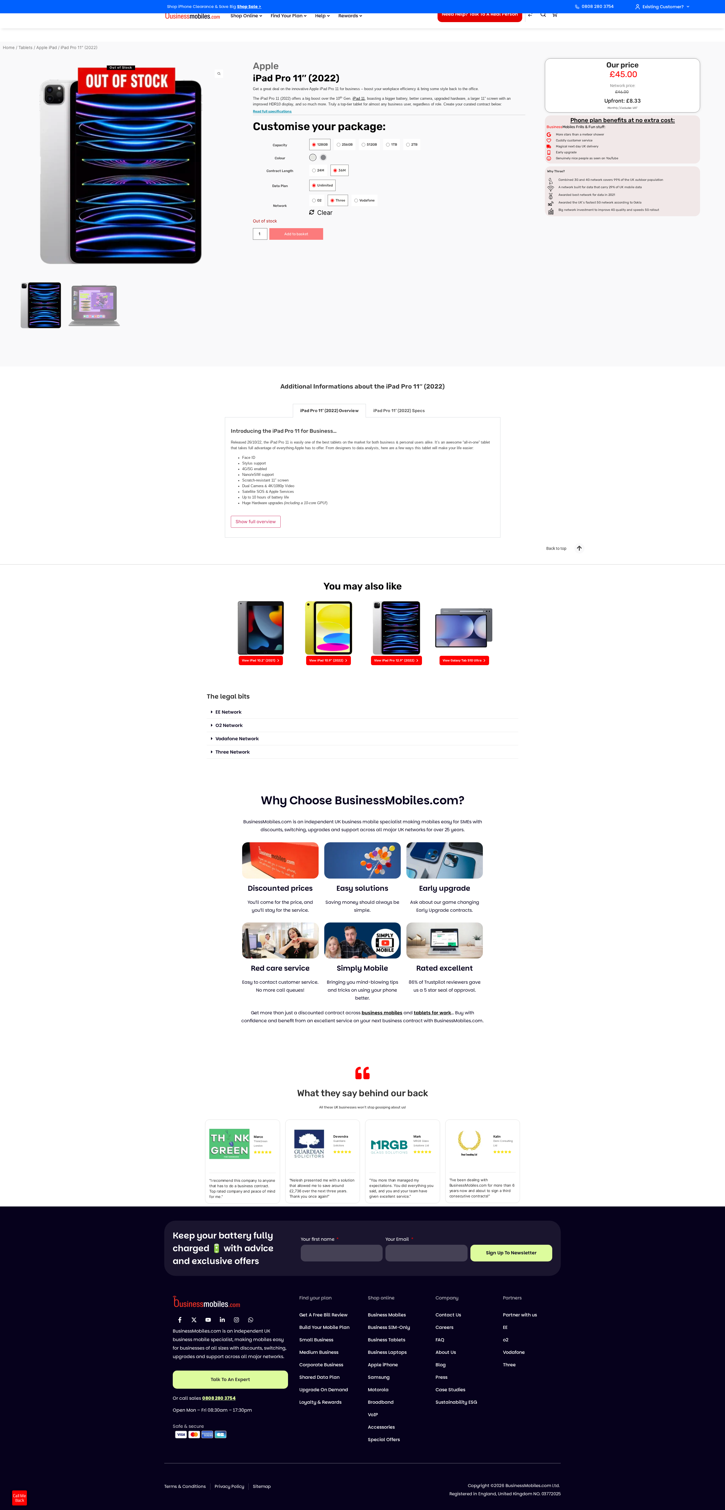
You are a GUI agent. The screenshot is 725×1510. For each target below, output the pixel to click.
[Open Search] (543, 14)
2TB (414, 145)
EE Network (229, 712)
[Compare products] (530, 14)
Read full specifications (272, 111)
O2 (319, 200)
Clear (324, 212)
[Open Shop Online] (260, 15)
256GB (347, 145)
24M (320, 170)
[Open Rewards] (360, 15)
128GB (322, 145)
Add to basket (296, 234)
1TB (394, 145)
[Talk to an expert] (230, 1379)
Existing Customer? (663, 7)
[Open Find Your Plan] (305, 15)
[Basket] (554, 14)
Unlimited (325, 185)
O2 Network (229, 725)
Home (9, 47)
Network (280, 206)
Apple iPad (46, 47)
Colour (280, 158)
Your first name (318, 1239)
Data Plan (280, 186)
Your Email (397, 1239)
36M (342, 170)
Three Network (233, 752)
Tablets (25, 47)
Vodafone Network (237, 738)
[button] (362, 712)
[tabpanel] (362, 477)
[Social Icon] (180, 1320)
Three (340, 200)
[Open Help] (328, 15)
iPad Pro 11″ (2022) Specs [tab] (399, 410)
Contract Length (279, 171)
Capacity (280, 145)
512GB (372, 145)
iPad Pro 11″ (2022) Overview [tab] (329, 410)
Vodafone (367, 200)
